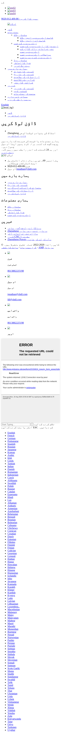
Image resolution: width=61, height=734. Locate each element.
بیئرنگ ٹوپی (22, 66)
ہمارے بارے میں (18, 68)
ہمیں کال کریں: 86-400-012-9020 (19, 18)
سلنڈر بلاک (20, 35)
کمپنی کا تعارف (24, 71)
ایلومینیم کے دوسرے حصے (36, 57)
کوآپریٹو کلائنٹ (24, 80)
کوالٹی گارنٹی (23, 82)
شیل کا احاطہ (22, 63)
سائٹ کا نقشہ (9, 247)
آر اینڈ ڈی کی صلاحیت (27, 77)
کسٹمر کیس (20, 91)
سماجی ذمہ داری (18, 96)
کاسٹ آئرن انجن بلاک (32, 40)
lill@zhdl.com (14, 299)
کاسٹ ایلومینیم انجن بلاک (36, 37)
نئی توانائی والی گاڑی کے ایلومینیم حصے (37, 50)
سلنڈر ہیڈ (20, 60)
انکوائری (7, 152)
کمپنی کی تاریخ (24, 74)
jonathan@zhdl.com (26, 169)
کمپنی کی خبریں (24, 88)
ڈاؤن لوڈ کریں (17, 115)
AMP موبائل (46, 247)
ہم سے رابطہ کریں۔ (19, 99)
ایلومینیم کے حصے (25, 43)
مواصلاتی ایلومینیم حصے (35, 54)
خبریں (11, 85)
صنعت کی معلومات (24, 94)
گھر (10, 29)
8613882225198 (16, 271)
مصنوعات (13, 32)
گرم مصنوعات (28, 247)
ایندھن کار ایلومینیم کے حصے (39, 46)
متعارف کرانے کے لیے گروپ (24, 187)
